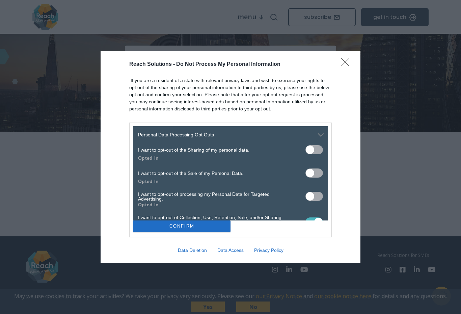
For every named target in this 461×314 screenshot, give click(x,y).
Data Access (230, 250)
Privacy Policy (268, 250)
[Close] (347, 64)
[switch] (314, 149)
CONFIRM (181, 226)
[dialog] (230, 157)
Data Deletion (192, 250)
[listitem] (230, 134)
